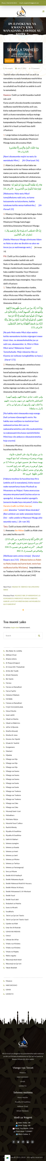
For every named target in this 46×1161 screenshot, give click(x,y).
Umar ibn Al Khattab (13, 928)
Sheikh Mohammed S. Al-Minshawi (18, 891)
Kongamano (10, 747)
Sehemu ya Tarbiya (13, 863)
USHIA (8, 990)
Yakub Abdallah (11, 968)
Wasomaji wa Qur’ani (13, 964)
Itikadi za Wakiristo (13, 723)
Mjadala (9, 755)
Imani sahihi (10, 715)
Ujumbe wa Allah (12, 924)
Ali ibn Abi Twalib (12, 671)
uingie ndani (14, 627)
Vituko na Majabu (12, 952)
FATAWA (9, 699)
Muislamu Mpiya (12, 819)
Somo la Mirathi (12, 907)
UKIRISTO (10, 994)
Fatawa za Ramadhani (14, 703)
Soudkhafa (10, 911)
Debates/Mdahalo (12, 695)
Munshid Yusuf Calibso (14, 823)
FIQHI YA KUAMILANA (14, 707)
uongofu (10, 68)
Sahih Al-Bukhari (12, 839)
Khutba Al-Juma (11, 735)
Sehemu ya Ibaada (12, 847)
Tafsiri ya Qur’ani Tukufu (15, 915)
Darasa (8, 683)
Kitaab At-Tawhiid (12, 743)
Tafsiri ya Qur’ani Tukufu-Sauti (17, 920)
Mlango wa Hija (11, 759)
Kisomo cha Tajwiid (13, 739)
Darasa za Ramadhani (14, 687)
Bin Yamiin (9, 679)
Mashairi (9, 751)
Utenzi (8, 936)
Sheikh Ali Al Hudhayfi (14, 875)
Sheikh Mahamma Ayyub (14, 879)
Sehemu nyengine (12, 843)
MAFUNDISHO (11, 985)
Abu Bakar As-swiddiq (14, 651)
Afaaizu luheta (11, 659)
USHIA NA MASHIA (13, 932)
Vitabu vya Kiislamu (13, 944)
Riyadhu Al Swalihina (13, 831)
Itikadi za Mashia (12, 719)
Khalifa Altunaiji (12, 731)
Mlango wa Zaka (12, 803)
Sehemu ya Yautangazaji (15, 867)
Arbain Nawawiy (12, 675)
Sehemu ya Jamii (12, 855)
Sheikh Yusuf (10, 895)
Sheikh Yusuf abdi (12, 899)
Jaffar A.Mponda (12, 727)
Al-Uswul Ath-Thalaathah (15, 667)
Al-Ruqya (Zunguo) (13, 663)
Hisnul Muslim (11, 711)
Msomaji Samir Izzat (13, 811)
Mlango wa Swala (12, 783)
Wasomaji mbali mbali (14, 960)
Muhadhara (10, 815)
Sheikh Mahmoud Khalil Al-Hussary (19, 883)
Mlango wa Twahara (13, 791)
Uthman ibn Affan (12, 940)
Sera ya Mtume (11, 871)
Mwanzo (9, 981)
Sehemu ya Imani (12, 851)
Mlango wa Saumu (12, 771)
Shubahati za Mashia (13, 903)
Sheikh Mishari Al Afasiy (15, 887)
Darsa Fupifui (11, 691)
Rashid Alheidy (11, 827)
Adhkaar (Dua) (11, 655)
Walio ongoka (11, 956)
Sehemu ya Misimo (12, 859)
